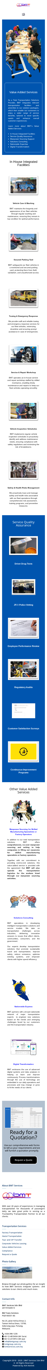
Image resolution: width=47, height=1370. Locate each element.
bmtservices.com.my (13, 1346)
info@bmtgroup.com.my (15, 1341)
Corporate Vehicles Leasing (14, 1243)
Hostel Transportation (12, 1236)
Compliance (7, 1251)
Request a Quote (9, 1254)
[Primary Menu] (23, 15)
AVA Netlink (29, 1365)
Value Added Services (11, 1247)
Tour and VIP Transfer (12, 1240)
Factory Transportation (12, 1232)
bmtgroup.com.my (12, 1344)
